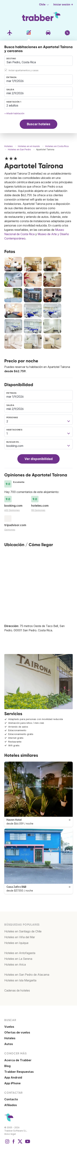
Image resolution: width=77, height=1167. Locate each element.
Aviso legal (10, 1134)
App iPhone (12, 1083)
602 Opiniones (12, 510)
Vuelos (9, 1026)
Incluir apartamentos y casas (23, 70)
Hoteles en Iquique (16, 943)
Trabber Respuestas (19, 1071)
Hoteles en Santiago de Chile (23, 931)
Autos (8, 1044)
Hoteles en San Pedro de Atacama (26, 974)
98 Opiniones (38, 510)
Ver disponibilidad (39, 459)
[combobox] (38, 61)
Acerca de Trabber (18, 1060)
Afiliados (10, 1105)
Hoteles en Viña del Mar (19, 937)
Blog (7, 1066)
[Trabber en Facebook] (13, 1143)
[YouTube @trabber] (27, 1143)
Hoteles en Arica (15, 964)
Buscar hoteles (38, 124)
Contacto (11, 1099)
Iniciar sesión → (63, 4)
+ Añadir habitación (14, 113)
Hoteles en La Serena (18, 959)
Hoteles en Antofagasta (19, 953)
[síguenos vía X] (20, 1143)
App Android (13, 1077)
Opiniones (9, 529)
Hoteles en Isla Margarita (20, 980)
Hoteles (9, 1038)
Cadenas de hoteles (17, 990)
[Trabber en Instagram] (7, 1143)
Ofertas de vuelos (17, 1032)
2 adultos (12, 105)
